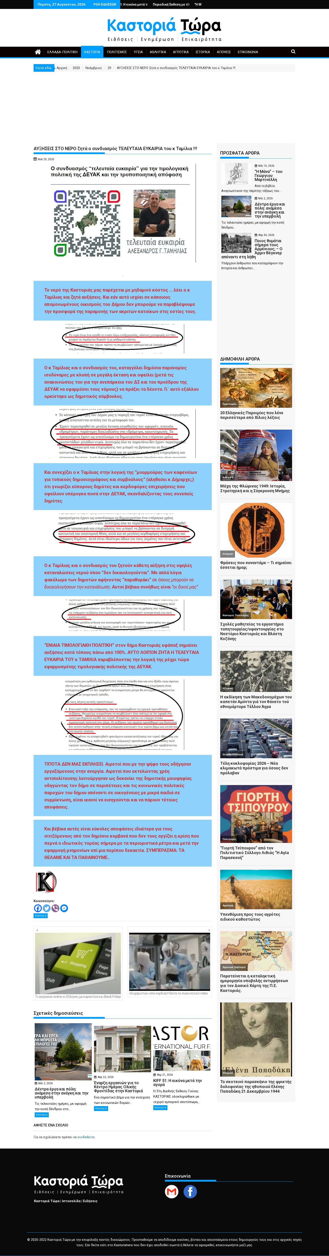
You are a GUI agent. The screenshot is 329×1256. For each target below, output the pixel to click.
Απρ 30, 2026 (266, 235)
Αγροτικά (181, 52)
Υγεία (138, 52)
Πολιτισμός (117, 52)
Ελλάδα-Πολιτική (62, 52)
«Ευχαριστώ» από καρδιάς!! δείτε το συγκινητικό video (168, 993)
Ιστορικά (203, 52)
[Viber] (55, 908)
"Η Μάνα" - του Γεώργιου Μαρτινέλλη (168, 4)
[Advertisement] (164, 105)
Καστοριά (92, 52)
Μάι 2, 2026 (45, 1083)
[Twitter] (47, 908)
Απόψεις (224, 52)
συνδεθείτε (86, 1137)
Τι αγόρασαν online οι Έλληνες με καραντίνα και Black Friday (78, 996)
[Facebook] (38, 908)
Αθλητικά (158, 52)
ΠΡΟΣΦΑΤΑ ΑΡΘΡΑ (240, 153)
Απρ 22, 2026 (106, 1077)
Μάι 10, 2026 (266, 165)
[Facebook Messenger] (64, 908)
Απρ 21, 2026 (165, 1074)
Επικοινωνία (248, 52)
